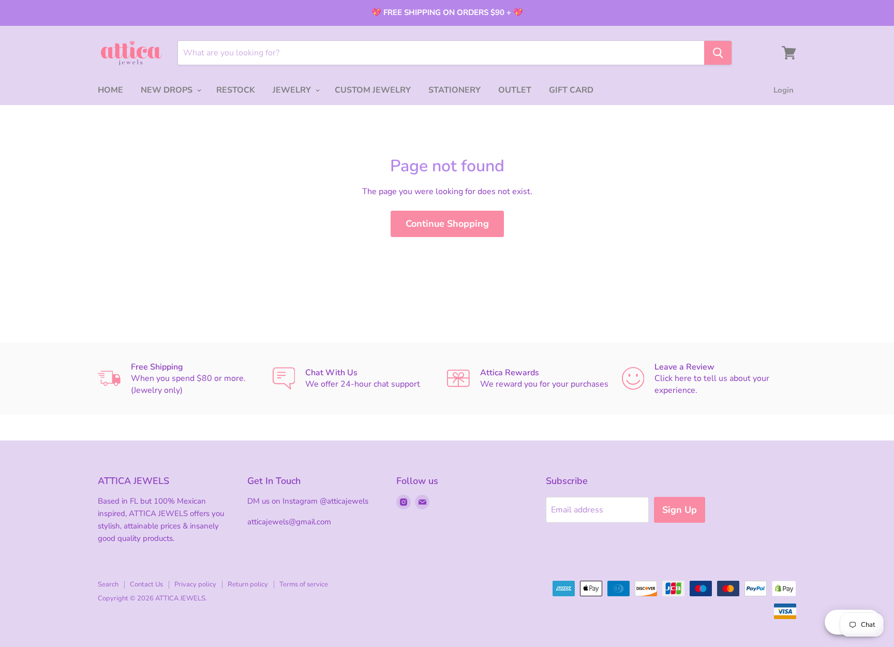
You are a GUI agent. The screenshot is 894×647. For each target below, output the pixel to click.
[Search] (718, 53)
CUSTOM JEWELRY (373, 90)
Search (108, 584)
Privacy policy (195, 584)
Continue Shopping (447, 223)
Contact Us (146, 584)
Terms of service (303, 584)
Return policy (248, 584)
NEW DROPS (168, 90)
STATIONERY (454, 90)
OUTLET (514, 90)
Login (783, 90)
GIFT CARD (571, 90)
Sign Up (679, 510)
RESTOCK (235, 90)
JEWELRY (293, 90)
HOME (110, 90)
